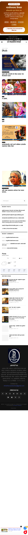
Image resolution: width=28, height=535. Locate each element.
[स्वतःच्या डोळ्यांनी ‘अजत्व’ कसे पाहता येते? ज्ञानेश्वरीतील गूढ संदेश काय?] (5, 291)
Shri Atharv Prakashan (17, 405)
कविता (3, 96)
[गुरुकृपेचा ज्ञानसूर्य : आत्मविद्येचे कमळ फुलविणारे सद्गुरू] (5, 328)
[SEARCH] (24, 200)
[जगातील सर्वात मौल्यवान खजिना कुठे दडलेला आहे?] (5, 338)
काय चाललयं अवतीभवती (5, 188)
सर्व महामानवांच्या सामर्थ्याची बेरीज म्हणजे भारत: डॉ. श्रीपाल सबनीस (13, 217)
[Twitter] (6, 393)
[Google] (17, 393)
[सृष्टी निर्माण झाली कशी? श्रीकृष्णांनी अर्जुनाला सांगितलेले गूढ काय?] (5, 282)
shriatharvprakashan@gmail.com (14, 386)
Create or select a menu (13, 36)
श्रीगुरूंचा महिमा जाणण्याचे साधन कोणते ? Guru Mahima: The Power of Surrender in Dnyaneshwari (16, 299)
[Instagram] (9, 393)
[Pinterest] (13, 393)
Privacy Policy (13, 408)
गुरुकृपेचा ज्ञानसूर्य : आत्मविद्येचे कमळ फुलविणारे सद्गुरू (17, 326)
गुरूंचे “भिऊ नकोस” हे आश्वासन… (15, 307)
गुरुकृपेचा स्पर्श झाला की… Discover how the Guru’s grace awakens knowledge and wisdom (17, 318)
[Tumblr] (24, 393)
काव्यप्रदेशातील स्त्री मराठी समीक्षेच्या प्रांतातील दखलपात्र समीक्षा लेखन (14, 145)
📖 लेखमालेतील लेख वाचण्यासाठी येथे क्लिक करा (14, 29)
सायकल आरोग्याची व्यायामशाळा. (12, 248)
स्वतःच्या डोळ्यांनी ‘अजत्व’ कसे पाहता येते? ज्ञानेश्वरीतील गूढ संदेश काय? (16, 289)
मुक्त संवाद (3, 142)
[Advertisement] (14, 159)
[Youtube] (8, 397)
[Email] (11, 397)
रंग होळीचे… (4, 99)
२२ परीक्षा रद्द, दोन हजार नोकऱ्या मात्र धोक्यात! (9, 228)
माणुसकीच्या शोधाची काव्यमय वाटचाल (12, 237)
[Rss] (15, 397)
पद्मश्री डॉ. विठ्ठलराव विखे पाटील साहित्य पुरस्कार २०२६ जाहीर (12, 225)
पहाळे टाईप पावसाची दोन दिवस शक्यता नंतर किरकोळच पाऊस (13, 75)
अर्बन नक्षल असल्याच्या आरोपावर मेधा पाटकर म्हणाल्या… (13, 191)
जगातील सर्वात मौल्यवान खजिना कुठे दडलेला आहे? (16, 335)
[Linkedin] (21, 393)
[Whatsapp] (19, 397)
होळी (3, 121)
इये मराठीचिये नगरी (14, 42)
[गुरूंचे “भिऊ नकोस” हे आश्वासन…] (5, 310)
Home (3, 48)
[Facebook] (2, 393)
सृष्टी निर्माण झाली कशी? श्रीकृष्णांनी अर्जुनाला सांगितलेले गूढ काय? (13, 214)
